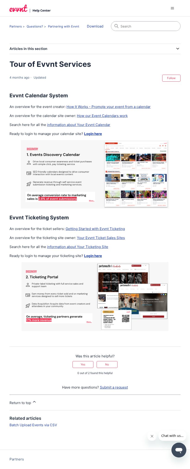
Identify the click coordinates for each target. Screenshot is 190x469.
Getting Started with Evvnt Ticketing (95, 229)
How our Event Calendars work (102, 115)
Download (95, 26)
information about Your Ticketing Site (77, 247)
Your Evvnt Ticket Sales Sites (101, 238)
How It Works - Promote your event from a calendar (108, 106)
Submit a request (114, 387)
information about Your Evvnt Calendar (78, 125)
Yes (83, 364)
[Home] (30, 8)
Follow (171, 78)
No (107, 364)
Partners (16, 26)
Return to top (21, 403)
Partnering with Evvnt (63, 26)
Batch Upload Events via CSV (33, 425)
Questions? (35, 26)
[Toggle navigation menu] (172, 8)
